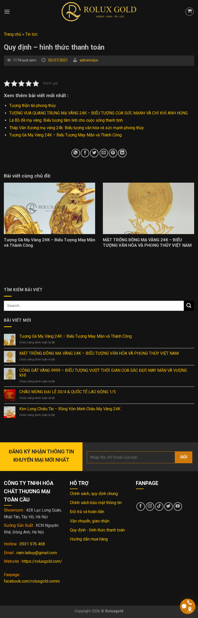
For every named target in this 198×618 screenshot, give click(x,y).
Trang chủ (12, 34)
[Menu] (7, 11)
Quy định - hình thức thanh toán (97, 530)
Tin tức (31, 34)
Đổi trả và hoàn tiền (87, 511)
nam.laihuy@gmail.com (36, 552)
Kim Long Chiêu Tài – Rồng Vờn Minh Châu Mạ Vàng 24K (69, 408)
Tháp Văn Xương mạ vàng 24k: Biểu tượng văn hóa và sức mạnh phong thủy (76, 127)
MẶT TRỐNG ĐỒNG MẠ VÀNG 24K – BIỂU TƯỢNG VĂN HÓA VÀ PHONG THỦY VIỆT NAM (99, 353)
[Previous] (10, 217)
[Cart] (189, 11)
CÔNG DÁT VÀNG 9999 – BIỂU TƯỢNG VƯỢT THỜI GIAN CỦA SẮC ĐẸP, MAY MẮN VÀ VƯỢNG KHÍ (103, 373)
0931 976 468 (32, 544)
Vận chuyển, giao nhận (89, 521)
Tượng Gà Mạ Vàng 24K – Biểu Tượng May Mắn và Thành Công (65, 135)
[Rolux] (99, 11)
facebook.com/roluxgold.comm (32, 581)
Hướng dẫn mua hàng (89, 539)
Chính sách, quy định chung (94, 493)
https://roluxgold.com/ (42, 561)
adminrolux (89, 60)
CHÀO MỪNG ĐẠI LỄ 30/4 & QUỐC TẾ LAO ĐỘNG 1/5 (67, 391)
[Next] (187, 217)
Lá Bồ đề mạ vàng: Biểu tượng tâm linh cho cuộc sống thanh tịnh (66, 120)
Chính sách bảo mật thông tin (96, 502)
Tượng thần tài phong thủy (32, 105)
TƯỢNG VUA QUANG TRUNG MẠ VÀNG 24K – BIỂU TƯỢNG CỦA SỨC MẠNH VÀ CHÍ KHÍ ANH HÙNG (98, 113)
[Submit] (189, 306)
